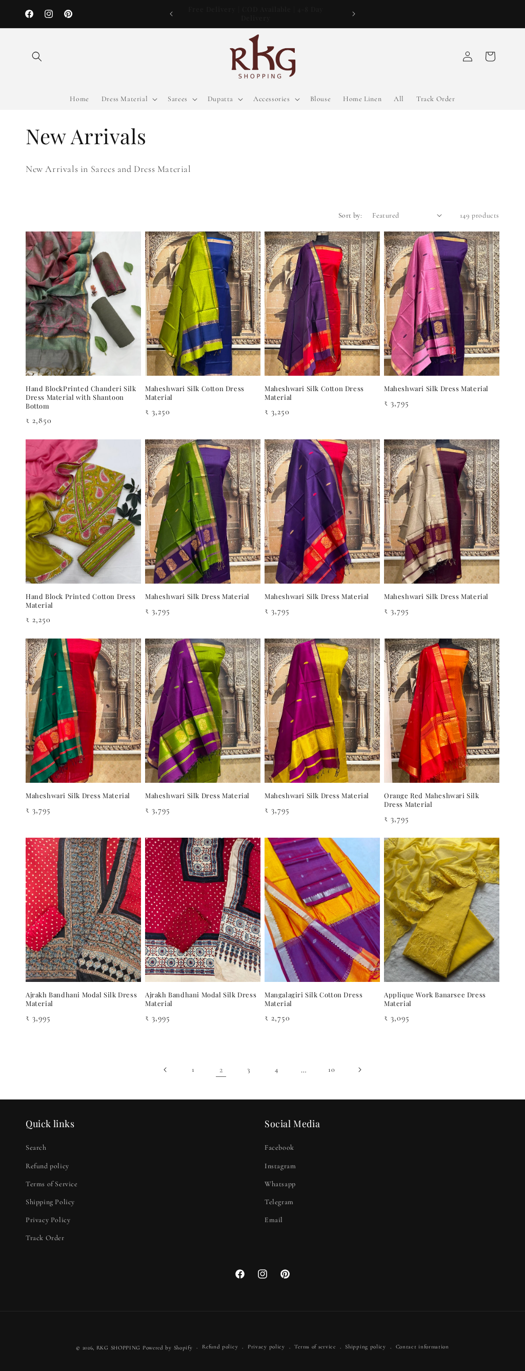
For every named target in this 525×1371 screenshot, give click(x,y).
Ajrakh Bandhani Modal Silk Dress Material (81, 999)
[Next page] (359, 1069)
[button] (37, 56)
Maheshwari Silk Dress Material (436, 388)
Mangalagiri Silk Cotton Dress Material (313, 999)
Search (36, 1147)
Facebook (279, 1147)
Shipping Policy (50, 1202)
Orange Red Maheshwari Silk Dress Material (431, 799)
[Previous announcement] (171, 14)
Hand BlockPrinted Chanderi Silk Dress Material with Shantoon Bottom (81, 397)
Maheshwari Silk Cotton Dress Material (195, 392)
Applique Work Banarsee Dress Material (435, 999)
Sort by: (350, 215)
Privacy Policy (48, 1219)
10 (331, 1069)
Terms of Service (52, 1184)
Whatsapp (280, 1184)
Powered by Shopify (168, 1347)
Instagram (280, 1166)
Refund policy (47, 1166)
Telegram (279, 1202)
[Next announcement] (353, 14)
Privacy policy (266, 1346)
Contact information (422, 1346)
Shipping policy (365, 1346)
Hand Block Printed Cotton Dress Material (81, 600)
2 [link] (221, 1070)
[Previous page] (165, 1069)
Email (274, 1219)
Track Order (45, 1237)
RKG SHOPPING (118, 1347)
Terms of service (314, 1346)
